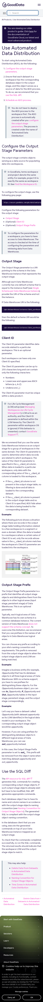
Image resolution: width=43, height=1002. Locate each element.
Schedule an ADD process (18, 100)
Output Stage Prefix (25, 225)
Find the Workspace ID (26, 184)
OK (31, 997)
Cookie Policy (26, 984)
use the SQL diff (13, 95)
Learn (6, 940)
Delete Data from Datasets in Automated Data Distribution (25, 871)
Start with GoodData (13, 919)
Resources (8, 955)
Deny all (11, 997)
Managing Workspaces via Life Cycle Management (21, 410)
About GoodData (11, 962)
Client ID (20, 221)
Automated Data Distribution (9, 901)
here (31, 31)
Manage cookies (21, 991)
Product (7, 926)
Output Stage (12, 218)
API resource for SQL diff (18, 778)
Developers (9, 948)
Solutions (8, 933)
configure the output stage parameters (25, 123)
